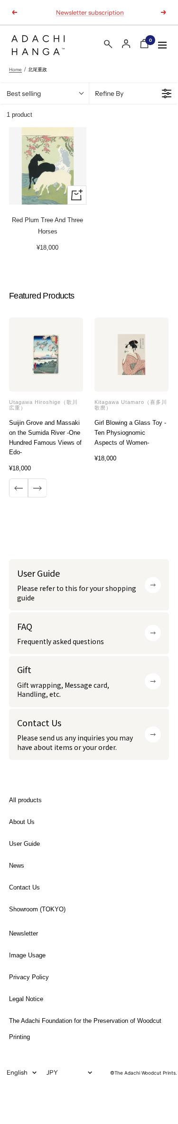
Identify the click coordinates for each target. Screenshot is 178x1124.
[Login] (126, 43)
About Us (22, 821)
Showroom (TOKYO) (37, 909)
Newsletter (23, 933)
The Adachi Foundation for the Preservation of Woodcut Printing (85, 1028)
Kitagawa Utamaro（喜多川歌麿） (130, 405)
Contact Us (24, 887)
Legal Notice (26, 998)
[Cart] (144, 45)
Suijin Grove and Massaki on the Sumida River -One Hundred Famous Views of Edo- (45, 437)
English (17, 1072)
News (16, 865)
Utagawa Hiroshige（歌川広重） (43, 405)
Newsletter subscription (90, 12)
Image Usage (27, 955)
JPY (52, 1072)
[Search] (108, 46)
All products (25, 800)
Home (15, 69)
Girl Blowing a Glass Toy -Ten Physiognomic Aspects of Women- (130, 432)
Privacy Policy (29, 977)
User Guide (24, 843)
